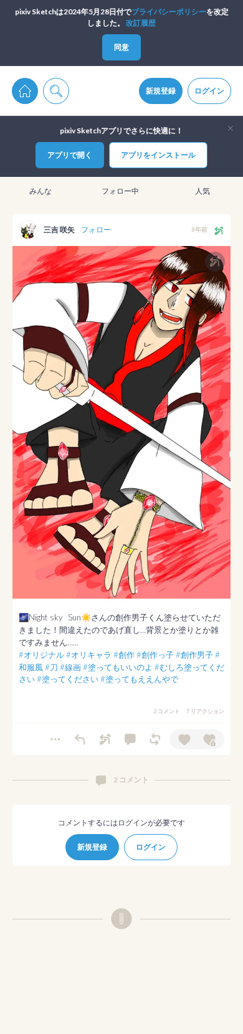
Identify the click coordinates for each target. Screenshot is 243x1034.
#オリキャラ (89, 655)
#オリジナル (41, 655)
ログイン (209, 90)
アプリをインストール (158, 154)
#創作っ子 (155, 655)
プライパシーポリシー (168, 11)
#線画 (70, 667)
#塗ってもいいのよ (118, 667)
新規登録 (161, 90)
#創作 (124, 655)
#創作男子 (194, 655)
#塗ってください (67, 679)
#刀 (51, 667)
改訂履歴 (141, 22)
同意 (121, 47)
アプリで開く (69, 154)
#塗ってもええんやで (139, 679)
